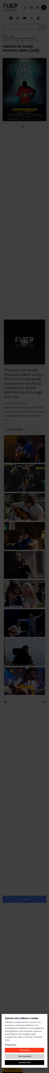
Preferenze (25, 1050)
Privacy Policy (10, 1044)
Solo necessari (24, 1056)
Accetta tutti (24, 1062)
